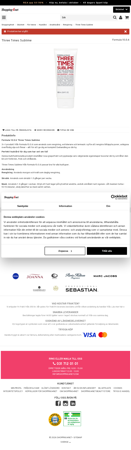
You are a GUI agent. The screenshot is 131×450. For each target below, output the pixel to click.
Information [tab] (65, 206)
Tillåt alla (107, 250)
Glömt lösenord (50, 388)
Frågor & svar (31, 388)
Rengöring (67, 25)
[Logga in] (121, 18)
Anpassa (63, 250)
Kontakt (66, 388)
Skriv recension (45, 130)
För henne (31, 25)
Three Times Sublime (84, 25)
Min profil (16, 388)
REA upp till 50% (33, 2)
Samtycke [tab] (22, 206)
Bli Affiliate (104, 388)
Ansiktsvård (55, 25)
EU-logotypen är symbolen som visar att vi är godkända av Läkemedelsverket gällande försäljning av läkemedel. (65, 323)
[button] (127, 18)
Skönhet (20, 25)
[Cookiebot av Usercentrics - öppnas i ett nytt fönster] (113, 197)
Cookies (118, 388)
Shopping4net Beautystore (95, 391)
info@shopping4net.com (66, 374)
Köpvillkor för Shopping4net (41, 391)
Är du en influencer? (84, 388)
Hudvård (42, 25)
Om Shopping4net (69, 391)
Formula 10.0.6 (120, 40)
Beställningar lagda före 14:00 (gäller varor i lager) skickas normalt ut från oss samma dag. (65, 314)
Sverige (65, 442)
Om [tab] (108, 206)
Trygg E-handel (121, 391)
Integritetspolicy (13, 391)
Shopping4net (8, 25)
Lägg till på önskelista (18, 130)
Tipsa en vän (66, 130)
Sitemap (78, 437)
